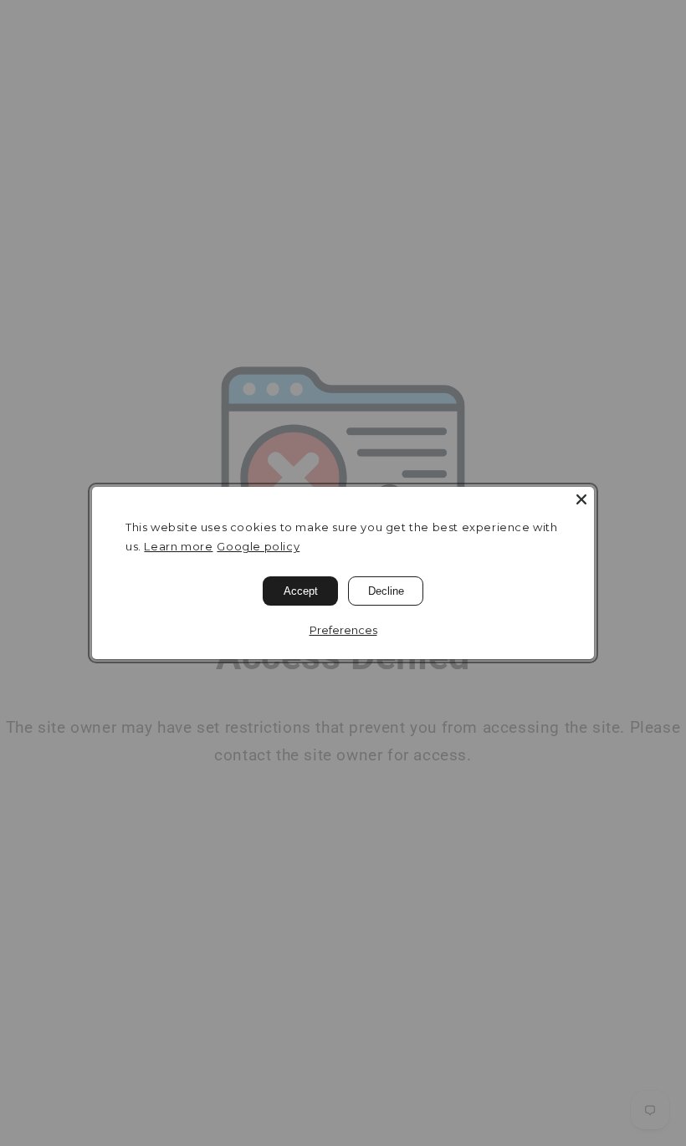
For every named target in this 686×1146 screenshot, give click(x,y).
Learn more (178, 546)
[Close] (581, 499)
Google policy (258, 546)
